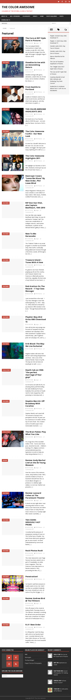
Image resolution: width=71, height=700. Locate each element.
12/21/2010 (30, 210)
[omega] (50, 683)
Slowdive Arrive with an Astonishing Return (35, 64)
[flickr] (69, 1)
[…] (32, 81)
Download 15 (5, 20)
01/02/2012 (30, 186)
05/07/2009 (30, 380)
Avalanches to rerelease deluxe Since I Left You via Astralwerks (58, 88)
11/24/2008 (30, 627)
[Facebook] (62, 1)
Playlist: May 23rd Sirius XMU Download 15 (35, 319)
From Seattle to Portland (32, 88)
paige (37, 43)
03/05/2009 (30, 603)
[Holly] (50, 657)
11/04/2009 (30, 265)
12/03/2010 (30, 239)
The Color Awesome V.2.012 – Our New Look (34, 133)
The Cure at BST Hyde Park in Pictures (35, 39)
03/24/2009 (30, 579)
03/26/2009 (30, 553)
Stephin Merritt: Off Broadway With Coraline (34, 403)
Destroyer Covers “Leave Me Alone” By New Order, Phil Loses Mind (35, 179)
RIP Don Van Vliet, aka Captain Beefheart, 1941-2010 (35, 205)
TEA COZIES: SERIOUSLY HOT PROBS (32, 522)
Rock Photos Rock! (34, 550)
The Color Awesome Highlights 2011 (34, 157)
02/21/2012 (30, 139)
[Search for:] (60, 23)
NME (26, 654)
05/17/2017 (30, 70)
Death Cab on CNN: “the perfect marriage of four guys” (34, 373)
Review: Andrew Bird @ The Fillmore (35, 599)
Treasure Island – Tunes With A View (34, 261)
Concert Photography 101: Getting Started (61, 673)
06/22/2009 (30, 294)
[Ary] (50, 665)
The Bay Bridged (29, 660)
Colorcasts (26, 16)
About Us (4, 16)
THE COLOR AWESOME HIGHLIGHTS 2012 (35, 110)
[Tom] (50, 691)
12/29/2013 (30, 92)
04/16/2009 (30, 500)
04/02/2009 (30, 527)
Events (35, 16)
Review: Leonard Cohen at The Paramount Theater (35, 495)
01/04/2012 (30, 161)
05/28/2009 (30, 324)
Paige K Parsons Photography (33, 663)
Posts (61, 16)
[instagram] (65, 1)
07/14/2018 (30, 43)
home (42, 16)
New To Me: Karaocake (30, 234)
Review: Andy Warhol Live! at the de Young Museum (35, 462)
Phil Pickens (39, 70)
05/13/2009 (30, 349)
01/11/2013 (30, 114)
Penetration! (31, 576)
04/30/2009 (30, 408)
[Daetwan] (50, 673)
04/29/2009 (30, 437)
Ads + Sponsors (15, 16)
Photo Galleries (51, 16)
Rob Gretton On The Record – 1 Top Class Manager (35, 288)
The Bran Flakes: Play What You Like (35, 433)
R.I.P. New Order (33, 624)
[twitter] (58, 1)
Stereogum (28, 657)
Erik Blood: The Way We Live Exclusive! (34, 344)
